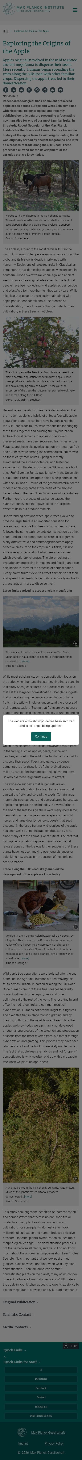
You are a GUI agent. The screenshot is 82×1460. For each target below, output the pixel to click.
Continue (41, 736)
